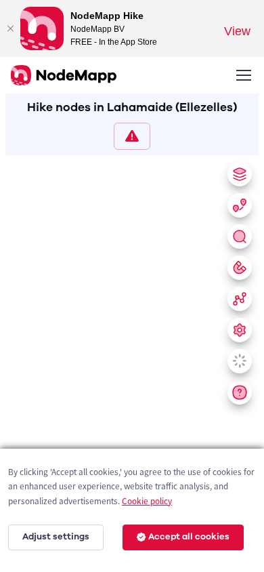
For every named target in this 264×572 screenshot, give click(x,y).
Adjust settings (55, 537)
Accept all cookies (188, 537)
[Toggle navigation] (243, 75)
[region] (132, 361)
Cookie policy (147, 501)
